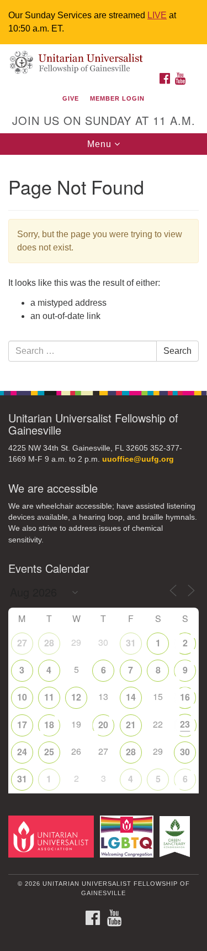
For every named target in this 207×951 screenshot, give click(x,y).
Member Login (117, 98)
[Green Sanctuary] (177, 836)
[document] (103, 267)
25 (49, 751)
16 (185, 697)
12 (76, 697)
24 (22, 751)
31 (131, 642)
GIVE (70, 98)
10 (22, 697)
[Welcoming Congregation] (128, 836)
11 (49, 697)
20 (103, 724)
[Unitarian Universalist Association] (53, 836)
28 (49, 642)
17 (22, 724)
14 (131, 697)
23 (185, 724)
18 (49, 724)
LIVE (157, 15)
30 (185, 751)
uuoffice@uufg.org (138, 459)
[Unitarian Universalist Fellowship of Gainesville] (103, 55)
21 (131, 724)
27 (22, 642)
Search (177, 351)
